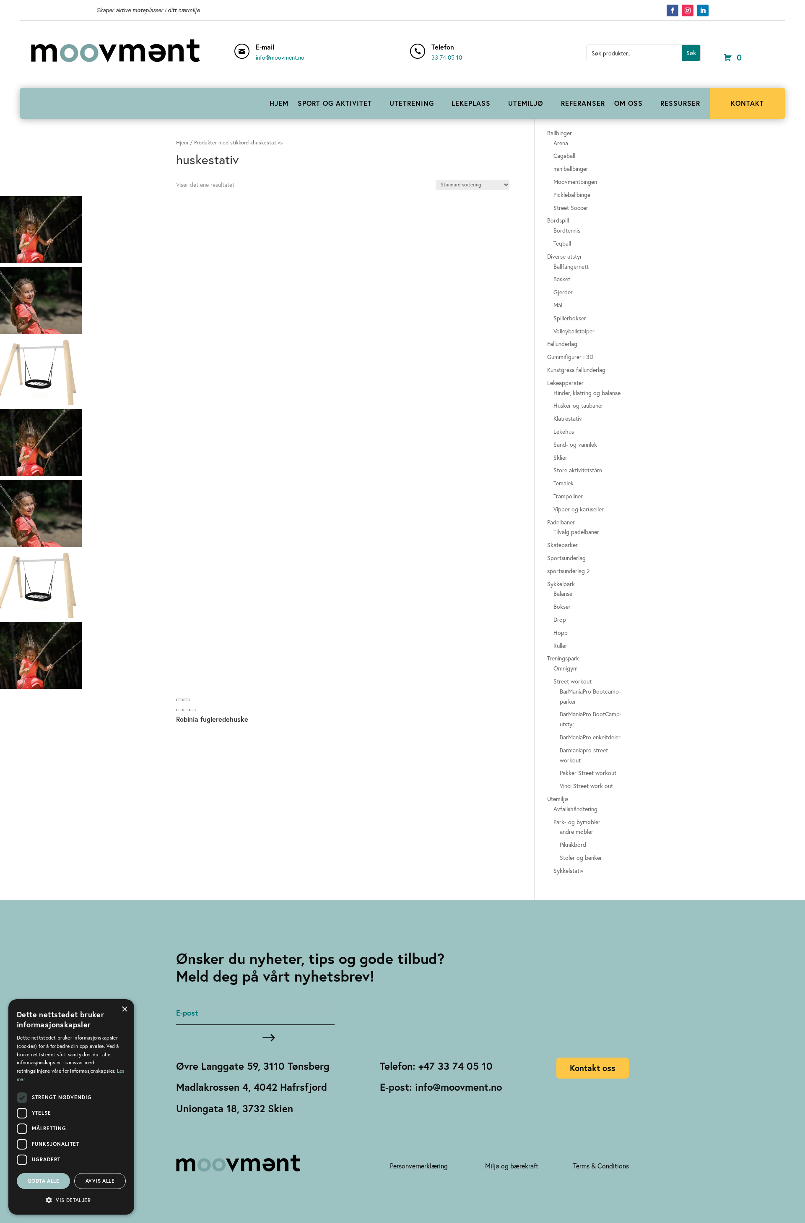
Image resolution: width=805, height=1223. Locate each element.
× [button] (125, 1008)
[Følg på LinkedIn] (703, 10)
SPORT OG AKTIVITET (335, 103)
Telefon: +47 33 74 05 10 (436, 1066)
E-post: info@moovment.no (441, 1087)
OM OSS (628, 103)
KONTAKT (747, 103)
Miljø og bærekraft (511, 1165)
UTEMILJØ (525, 103)
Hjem (182, 142)
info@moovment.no (280, 57)
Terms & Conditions (601, 1165)
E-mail (265, 46)
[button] (179, 710)
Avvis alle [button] (100, 1181)
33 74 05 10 (446, 57)
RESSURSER (680, 103)
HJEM (279, 103)
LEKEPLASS (471, 103)
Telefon (442, 46)
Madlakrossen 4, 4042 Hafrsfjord (251, 1087)
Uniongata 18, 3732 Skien (234, 1108)
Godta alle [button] (43, 1181)
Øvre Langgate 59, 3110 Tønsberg (253, 1066)
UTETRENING (412, 103)
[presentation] (179, 700)
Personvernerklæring (419, 1165)
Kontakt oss (592, 1068)
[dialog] (71, 1107)
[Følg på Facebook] (672, 10)
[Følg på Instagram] (687, 10)
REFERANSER (583, 103)
